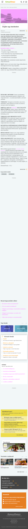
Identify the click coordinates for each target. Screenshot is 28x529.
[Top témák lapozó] (14, 323)
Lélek (8, 7)
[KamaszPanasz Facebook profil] (14, 447)
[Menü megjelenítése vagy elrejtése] (2, 2)
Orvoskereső (5, 487)
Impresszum (14, 520)
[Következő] (25, 323)
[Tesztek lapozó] (14, 456)
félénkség (4, 174)
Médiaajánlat (14, 521)
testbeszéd (11, 174)
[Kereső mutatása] (21, 2)
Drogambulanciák (6, 481)
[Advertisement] (14, 239)
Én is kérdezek (20, 435)
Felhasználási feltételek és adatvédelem (14, 518)
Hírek (5, 7)
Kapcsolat (14, 522)
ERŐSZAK (14, 107)
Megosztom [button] (22, 30)
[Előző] (22, 323)
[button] (24, 2)
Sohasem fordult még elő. (10, 499)
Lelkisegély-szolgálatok (7, 483)
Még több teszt (20, 471)
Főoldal (2, 7)
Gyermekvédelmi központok (8, 485)
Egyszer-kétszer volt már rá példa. (12, 501)
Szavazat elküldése (19, 506)
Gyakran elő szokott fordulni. (11, 503)
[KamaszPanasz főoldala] (10, 2)
